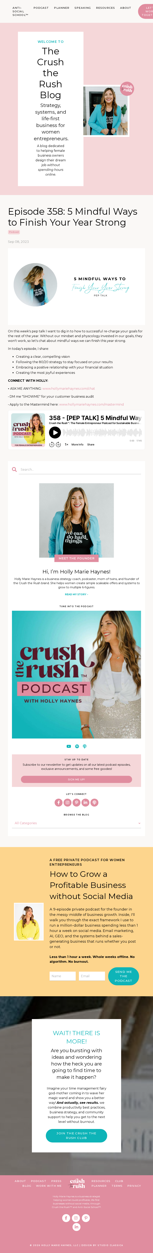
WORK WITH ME (49, 1185)
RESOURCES (105, 7)
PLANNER (61, 7)
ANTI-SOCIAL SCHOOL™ (20, 11)
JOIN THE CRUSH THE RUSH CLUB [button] (76, 1135)
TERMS (117, 1185)
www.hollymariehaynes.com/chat (68, 388)
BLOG (26, 1185)
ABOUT (125, 7)
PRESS (56, 1181)
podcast (14, 232)
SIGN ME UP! (76, 779)
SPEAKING (83, 7)
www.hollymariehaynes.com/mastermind (91, 404)
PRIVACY (134, 1185)
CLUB (119, 1181)
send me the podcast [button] (123, 976)
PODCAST (41, 7)
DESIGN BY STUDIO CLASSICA (102, 1245)
